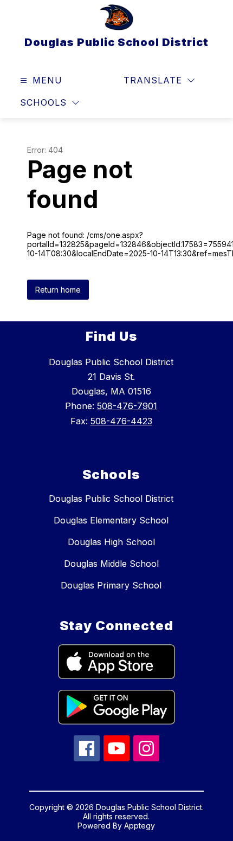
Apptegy (139, 825)
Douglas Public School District (111, 498)
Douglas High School (111, 541)
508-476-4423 (121, 421)
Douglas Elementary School (111, 520)
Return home (58, 289)
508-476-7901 (127, 405)
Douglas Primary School (111, 585)
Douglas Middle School (111, 563)
